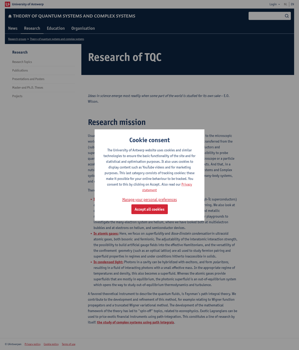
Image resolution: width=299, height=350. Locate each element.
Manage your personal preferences (149, 199)
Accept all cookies (150, 209)
